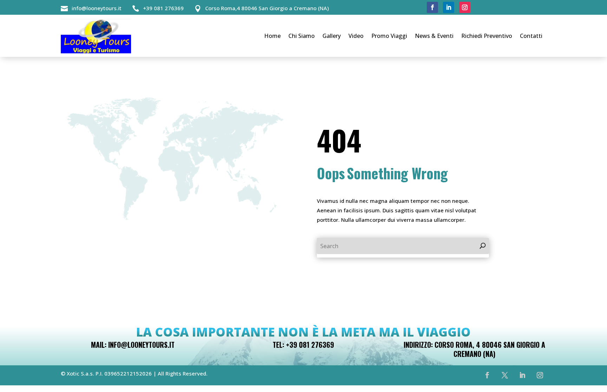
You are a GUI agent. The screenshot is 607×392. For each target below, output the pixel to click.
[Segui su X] (504, 375)
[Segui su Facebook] (432, 7)
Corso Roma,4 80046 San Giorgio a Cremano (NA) (267, 8)
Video (356, 36)
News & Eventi (434, 36)
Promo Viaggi (389, 36)
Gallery (331, 36)
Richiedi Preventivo (486, 36)
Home (272, 36)
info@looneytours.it (97, 8)
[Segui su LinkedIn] (448, 7)
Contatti (531, 36)
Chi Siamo (301, 36)
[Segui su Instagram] (464, 7)
